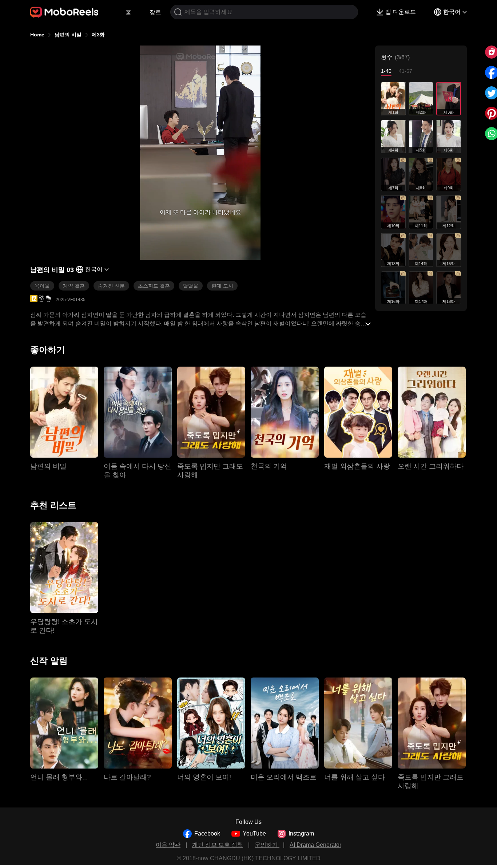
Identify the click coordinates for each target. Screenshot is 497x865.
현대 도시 (222, 286)
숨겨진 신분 (111, 286)
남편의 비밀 (68, 34)
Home (37, 34)
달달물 (190, 286)
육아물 (42, 286)
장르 (155, 12)
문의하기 (267, 845)
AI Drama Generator (315, 845)
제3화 (98, 34)
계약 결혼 (74, 286)
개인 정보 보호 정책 (217, 845)
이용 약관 (168, 845)
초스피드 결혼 (154, 286)
